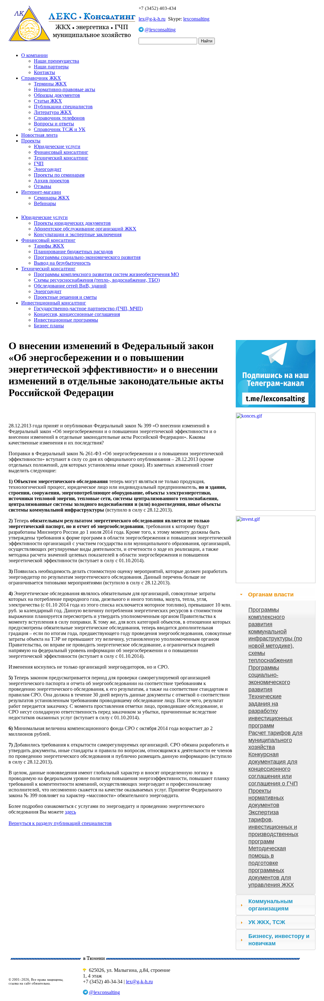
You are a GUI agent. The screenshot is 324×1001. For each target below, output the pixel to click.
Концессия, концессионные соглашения (77, 314)
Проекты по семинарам (59, 175)
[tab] (275, 594)
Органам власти (271, 594)
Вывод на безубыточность (62, 263)
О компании (34, 55)
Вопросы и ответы (54, 123)
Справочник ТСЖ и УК (59, 129)
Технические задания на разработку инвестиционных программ (270, 710)
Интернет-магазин (41, 192)
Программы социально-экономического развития (87, 257)
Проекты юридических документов (72, 223)
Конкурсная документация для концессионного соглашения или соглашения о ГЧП (273, 768)
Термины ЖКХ (50, 83)
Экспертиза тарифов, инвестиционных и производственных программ (273, 826)
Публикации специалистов (63, 106)
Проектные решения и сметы (65, 297)
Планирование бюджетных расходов (73, 251)
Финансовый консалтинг (61, 152)
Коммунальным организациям (270, 905)
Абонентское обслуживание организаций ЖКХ (85, 228)
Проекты (30, 140)
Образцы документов (57, 95)
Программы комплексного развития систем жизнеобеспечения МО (106, 274)
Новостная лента (39, 135)
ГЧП (39, 163)
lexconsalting (196, 19)
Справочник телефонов (59, 118)
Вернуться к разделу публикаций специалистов (60, 823)
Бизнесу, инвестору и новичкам (278, 940)
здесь (70, 812)
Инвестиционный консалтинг (53, 302)
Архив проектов (51, 180)
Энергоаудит (47, 169)
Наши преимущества (56, 61)
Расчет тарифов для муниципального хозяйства (275, 740)
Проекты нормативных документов (266, 798)
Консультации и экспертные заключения (78, 234)
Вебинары (45, 203)
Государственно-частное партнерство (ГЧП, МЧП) (88, 308)
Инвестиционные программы (66, 320)
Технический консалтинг (61, 158)
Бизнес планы (49, 325)
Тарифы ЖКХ (49, 246)
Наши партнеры (51, 66)
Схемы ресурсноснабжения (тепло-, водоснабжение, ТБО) (97, 280)
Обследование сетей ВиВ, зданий (70, 285)
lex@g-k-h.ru (152, 19)
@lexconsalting (160, 29)
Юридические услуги (57, 146)
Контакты (44, 72)
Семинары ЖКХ (52, 197)
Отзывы (42, 186)
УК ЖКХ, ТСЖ (266, 922)
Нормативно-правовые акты (64, 89)
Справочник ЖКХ (41, 78)
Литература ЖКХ (53, 112)
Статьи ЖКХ (48, 101)
